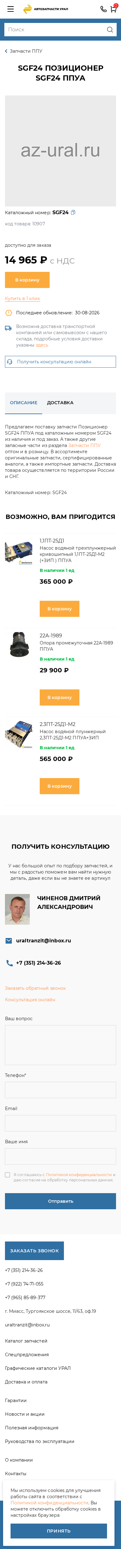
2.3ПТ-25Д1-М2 (57, 724)
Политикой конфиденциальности (79, 1174)
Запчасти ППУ (84, 445)
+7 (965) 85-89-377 (25, 1297)
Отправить (60, 1201)
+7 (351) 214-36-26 (104, 9)
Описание (23, 402)
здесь (42, 345)
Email (11, 1108)
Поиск (110, 29)
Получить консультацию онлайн (54, 362)
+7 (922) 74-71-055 (24, 1284)
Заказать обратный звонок (35, 988)
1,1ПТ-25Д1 (52, 541)
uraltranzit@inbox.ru (43, 941)
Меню (10, 9)
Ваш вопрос (19, 1018)
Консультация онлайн (30, 999)
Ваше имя (16, 1141)
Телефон (15, 1075)
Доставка (60, 402)
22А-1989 (51, 636)
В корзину (27, 280)
